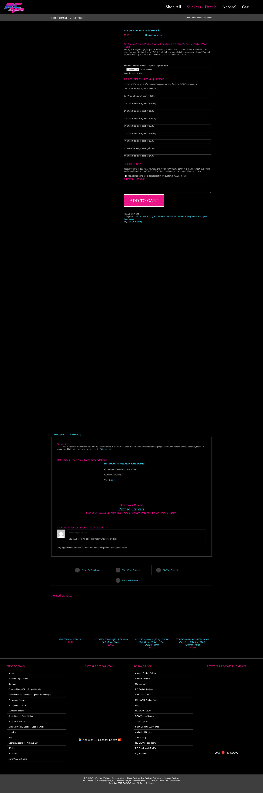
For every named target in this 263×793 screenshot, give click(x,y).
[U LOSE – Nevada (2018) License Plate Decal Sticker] (111, 598)
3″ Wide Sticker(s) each (139, 126)
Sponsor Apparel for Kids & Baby (23, 743)
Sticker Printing (135, 221)
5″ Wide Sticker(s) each (139, 148)
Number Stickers (16, 711)
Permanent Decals (16, 700)
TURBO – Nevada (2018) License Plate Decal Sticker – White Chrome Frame (192, 642)
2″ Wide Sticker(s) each (139, 111)
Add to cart (144, 200)
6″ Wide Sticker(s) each (139, 156)
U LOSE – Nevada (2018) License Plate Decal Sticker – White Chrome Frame (151, 642)
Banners (12, 684)
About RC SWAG (143, 694)
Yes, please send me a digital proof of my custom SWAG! (157, 176)
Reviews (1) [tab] (75, 434)
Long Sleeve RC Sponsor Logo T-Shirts (26, 727)
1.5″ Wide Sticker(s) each (140, 103)
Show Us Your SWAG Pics (147, 727)
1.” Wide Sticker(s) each (139, 96)
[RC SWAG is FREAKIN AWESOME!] (79, 478)
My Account (140, 753)
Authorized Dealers (143, 732)
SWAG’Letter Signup (144, 716)
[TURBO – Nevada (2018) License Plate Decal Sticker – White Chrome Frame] (193, 598)
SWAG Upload (141, 721)
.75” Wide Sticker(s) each (140, 88)
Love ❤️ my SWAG (226, 752)
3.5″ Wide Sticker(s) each (140, 133)
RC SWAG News (143, 711)
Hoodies (12, 732)
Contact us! (106, 449)
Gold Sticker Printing (144, 216)
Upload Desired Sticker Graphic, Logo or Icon (146, 65)
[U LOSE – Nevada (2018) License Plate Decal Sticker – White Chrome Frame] (152, 598)
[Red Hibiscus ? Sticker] (70, 598)
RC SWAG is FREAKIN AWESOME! (124, 463)
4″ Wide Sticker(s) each (139, 141)
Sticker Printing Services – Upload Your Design (29, 694)
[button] (257, 7)
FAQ (137, 705)
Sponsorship (140, 737)
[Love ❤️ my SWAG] (226, 711)
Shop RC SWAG (142, 678)
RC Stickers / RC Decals (165, 216)
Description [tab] (59, 434)
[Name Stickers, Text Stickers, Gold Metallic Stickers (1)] (85, 226)
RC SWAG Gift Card (17, 759)
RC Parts (12, 753)
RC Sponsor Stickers (18, 705)
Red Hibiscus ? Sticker (70, 639)
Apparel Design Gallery (145, 673)
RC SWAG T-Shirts (17, 721)
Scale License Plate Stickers (21, 716)
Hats (10, 737)
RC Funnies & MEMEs (145, 748)
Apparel (11, 673)
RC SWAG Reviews (144, 689)
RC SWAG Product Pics (146, 700)
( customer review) (154, 35)
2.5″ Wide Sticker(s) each (140, 118)
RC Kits (11, 748)
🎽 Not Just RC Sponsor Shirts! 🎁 (99, 739)
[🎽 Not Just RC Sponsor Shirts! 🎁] (100, 704)
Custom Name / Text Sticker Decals (24, 689)
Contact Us (140, 684)
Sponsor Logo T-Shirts (18, 678)
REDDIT (111, 480)
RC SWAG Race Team (145, 743)
